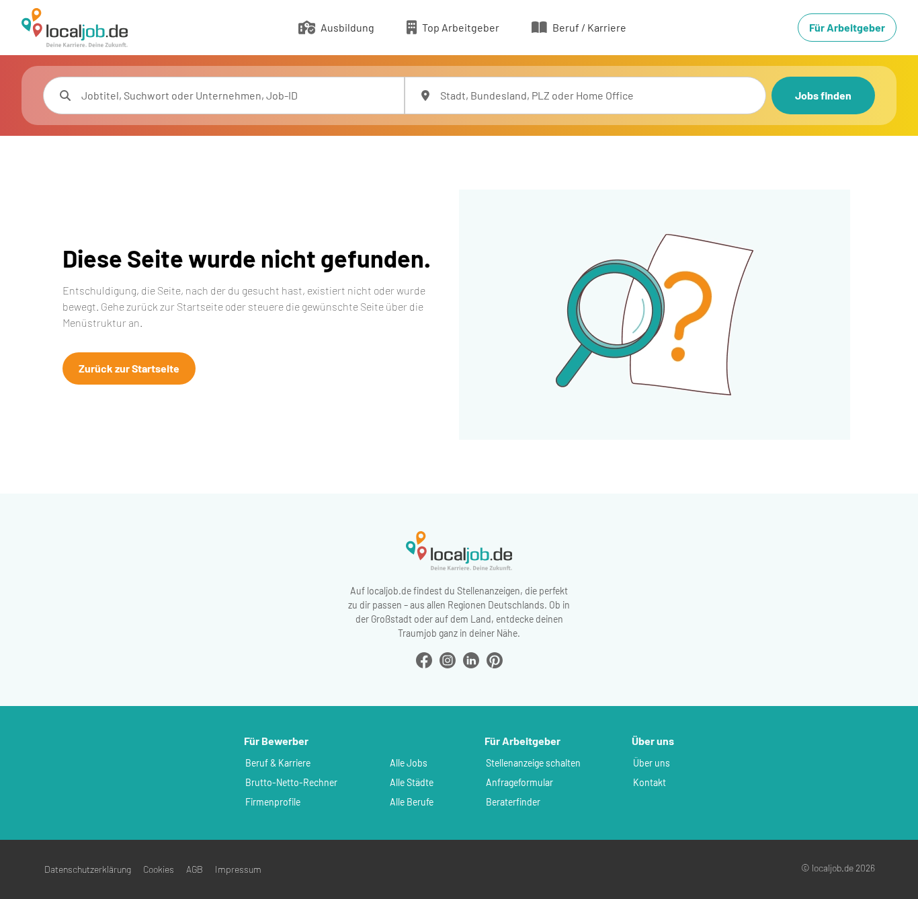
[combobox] (237, 95)
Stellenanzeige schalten (533, 763)
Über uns (651, 763)
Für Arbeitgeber (847, 27)
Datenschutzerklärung (87, 869)
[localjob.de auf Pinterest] (494, 658)
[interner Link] (75, 27)
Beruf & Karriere (277, 763)
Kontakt (649, 782)
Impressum (238, 869)
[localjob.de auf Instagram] (447, 658)
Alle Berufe (411, 802)
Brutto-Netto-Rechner (291, 782)
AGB (194, 869)
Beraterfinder (513, 802)
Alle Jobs (408, 763)
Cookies (158, 869)
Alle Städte (411, 782)
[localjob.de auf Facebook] (424, 658)
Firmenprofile (272, 802)
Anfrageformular (519, 782)
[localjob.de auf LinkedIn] (471, 658)
